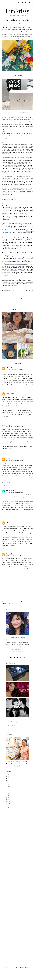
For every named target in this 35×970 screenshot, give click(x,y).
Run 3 (10, 541)
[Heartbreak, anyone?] (17, 716)
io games (8, 482)
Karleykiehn (10, 490)
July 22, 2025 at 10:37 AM (13, 394)
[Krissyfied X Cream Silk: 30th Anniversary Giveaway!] (17, 696)
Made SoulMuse (23, 967)
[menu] (2, 2)
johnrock (9, 368)
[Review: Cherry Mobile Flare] (17, 680)
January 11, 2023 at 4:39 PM (14, 369)
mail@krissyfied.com (17, 651)
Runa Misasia (10, 393)
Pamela (8, 522)
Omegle (15, 439)
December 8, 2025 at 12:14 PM (15, 523)
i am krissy (17, 11)
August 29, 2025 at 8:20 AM (14, 492)
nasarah (8, 459)
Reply (3, 387)
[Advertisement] (17, 829)
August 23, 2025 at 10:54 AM (14, 426)
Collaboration (9, 290)
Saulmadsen (10, 554)
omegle (8, 425)
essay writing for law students (23, 382)
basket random (6, 571)
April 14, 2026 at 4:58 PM (13, 555)
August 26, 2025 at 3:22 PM (14, 460)
